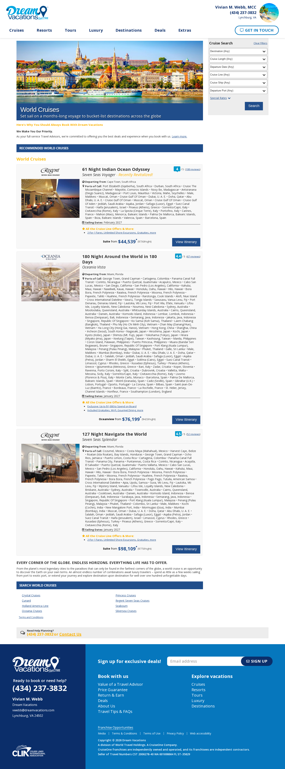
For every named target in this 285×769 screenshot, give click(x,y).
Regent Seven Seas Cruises (132, 600)
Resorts (44, 30)
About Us (106, 706)
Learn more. (179, 136)
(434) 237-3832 (39, 688)
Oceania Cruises (32, 611)
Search (253, 106)
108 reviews (193, 169)
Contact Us (70, 634)
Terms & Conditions (124, 733)
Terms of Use (152, 733)
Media (102, 733)
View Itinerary (186, 242)
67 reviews (193, 256)
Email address (177, 657)
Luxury (96, 30)
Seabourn (122, 606)
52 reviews (193, 434)
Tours (70, 30)
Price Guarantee (113, 689)
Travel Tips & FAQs (115, 711)
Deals (160, 30)
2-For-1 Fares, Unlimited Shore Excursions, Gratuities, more (121, 232)
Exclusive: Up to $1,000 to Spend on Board (111, 406)
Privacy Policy (175, 733)
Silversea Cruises (126, 611)
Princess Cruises (126, 595)
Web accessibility (200, 733)
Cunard (26, 600)
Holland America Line (35, 606)
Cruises (16, 30)
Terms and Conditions (31, 617)
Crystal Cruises (31, 595)
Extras (184, 30)
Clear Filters (260, 43)
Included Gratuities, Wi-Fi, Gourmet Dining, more (115, 410)
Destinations (129, 30)
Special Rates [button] (218, 98)
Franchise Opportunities (115, 727)
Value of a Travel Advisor (120, 684)
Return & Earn (111, 695)
